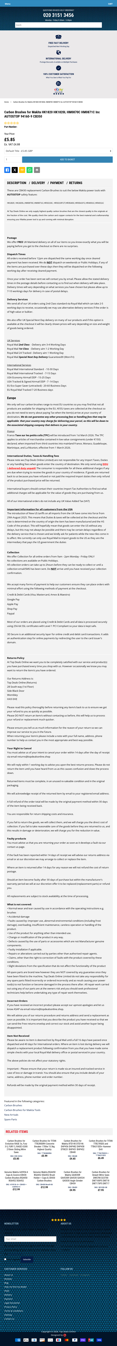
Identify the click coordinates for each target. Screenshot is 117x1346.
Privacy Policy (16, 1254)
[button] (11, 123)
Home (6, 102)
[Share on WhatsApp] (30, 170)
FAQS (6, 1290)
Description (16, 183)
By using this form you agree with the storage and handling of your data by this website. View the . (30, 1250)
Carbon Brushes (13, 1105)
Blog (6, 1282)
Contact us (9, 1318)
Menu (7, 3)
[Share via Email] (22, 170)
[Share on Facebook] (7, 170)
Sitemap (8, 1314)
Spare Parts (10, 1119)
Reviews (8, 1278)
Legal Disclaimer (12, 1303)
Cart (110, 4)
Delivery (38, 183)
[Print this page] (37, 170)
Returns (75, 183)
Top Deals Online (67, 1331)
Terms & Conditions (13, 1310)
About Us (8, 1275)
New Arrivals (11, 1114)
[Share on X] (15, 170)
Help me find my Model (15, 1286)
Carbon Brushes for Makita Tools (22, 1110)
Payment (57, 183)
